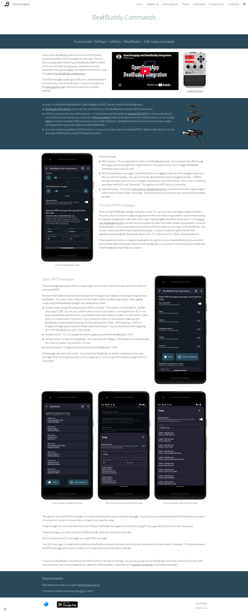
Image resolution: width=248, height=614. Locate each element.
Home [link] (139, 4)
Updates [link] (151, 4)
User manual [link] (169, 4)
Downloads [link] (199, 4)
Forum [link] (185, 4)
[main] (124, 17)
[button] (244, 4)
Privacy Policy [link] (216, 4)
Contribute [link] (233, 4)
